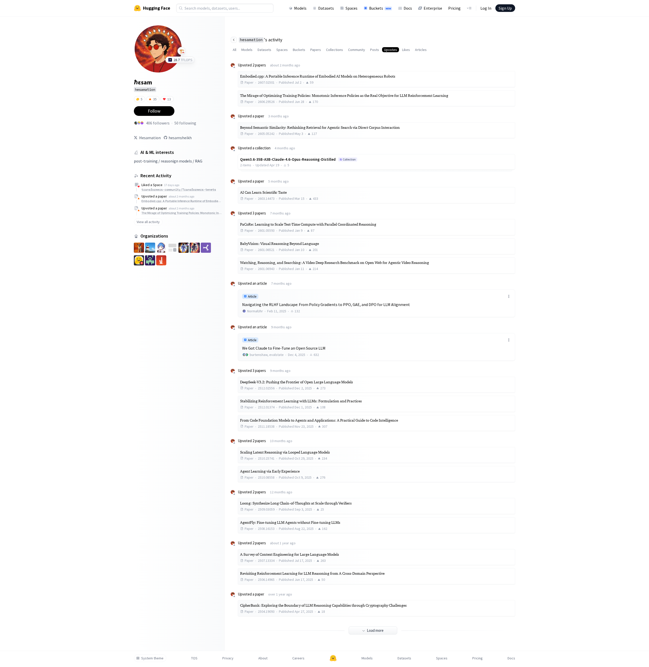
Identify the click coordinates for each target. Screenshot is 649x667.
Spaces (351, 8)
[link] (376, 303)
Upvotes (390, 49)
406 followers (158, 122)
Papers (315, 49)
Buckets (380, 8)
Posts (374, 49)
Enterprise (433, 8)
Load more (375, 630)
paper (162, 196)
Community (356, 49)
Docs (408, 8)
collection (263, 148)
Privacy (227, 658)
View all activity (148, 222)
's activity (261, 40)
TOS (194, 658)
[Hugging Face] (333, 658)
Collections (334, 49)
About (262, 658)
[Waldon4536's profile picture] (142, 123)
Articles (421, 49)
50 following (185, 122)
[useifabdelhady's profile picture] (139, 123)
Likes (406, 49)
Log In (485, 8)
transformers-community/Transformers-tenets (178, 189)
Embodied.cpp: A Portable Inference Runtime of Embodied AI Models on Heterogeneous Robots (181, 201)
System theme (152, 658)
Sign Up (505, 8)
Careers (298, 658)
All (234, 49)
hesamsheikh (180, 137)
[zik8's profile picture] (136, 123)
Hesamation (150, 137)
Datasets (326, 8)
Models (300, 8)
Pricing (454, 8)
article (262, 283)
